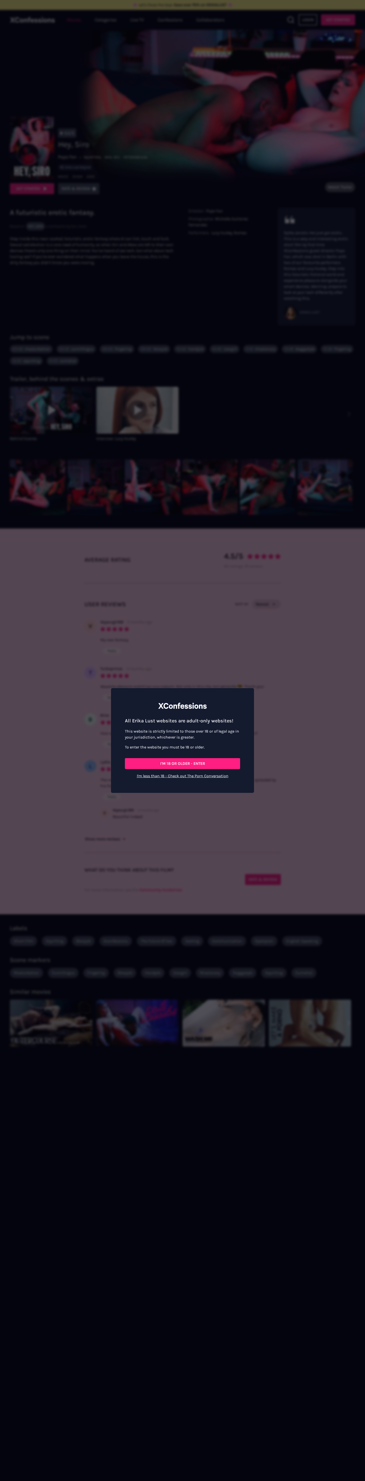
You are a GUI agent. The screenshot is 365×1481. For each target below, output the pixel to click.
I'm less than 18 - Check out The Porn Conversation (182, 776)
